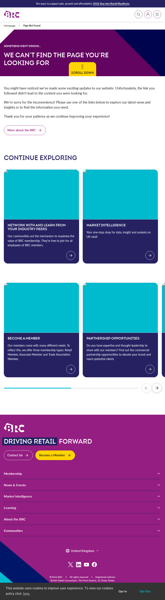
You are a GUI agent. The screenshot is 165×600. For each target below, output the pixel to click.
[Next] (157, 388)
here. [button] (26, 593)
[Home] (12, 14)
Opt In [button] (123, 591)
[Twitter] (70, 564)
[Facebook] (94, 564)
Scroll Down (82, 72)
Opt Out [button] (145, 591)
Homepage (9, 25)
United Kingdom (82, 551)
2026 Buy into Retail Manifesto (111, 3)
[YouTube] (86, 564)
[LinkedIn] (78, 564)
